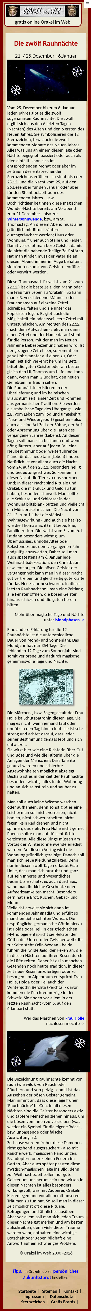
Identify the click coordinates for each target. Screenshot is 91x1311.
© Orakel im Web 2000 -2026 (45, 1253)
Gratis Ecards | (64, 1302)
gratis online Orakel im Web (42, 22)
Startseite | (28, 1291)
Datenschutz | (63, 1297)
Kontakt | (72, 1291)
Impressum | (35, 1297)
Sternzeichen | (34, 1302)
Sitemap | (51, 1291)
